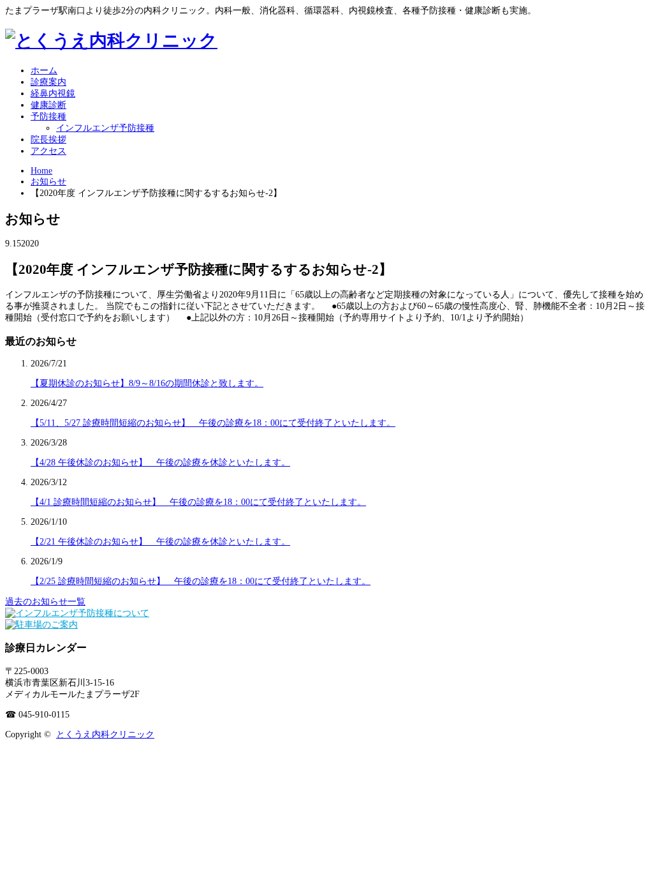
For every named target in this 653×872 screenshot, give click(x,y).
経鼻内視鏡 (53, 93)
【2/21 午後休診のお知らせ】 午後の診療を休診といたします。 (160, 541)
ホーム (44, 70)
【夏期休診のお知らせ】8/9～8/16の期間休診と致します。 (147, 383)
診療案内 (48, 82)
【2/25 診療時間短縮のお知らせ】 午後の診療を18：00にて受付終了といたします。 (201, 581)
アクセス (48, 151)
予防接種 (48, 116)
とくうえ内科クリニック (105, 734)
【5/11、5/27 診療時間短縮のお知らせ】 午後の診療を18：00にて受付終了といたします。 (213, 423)
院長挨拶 (48, 139)
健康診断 (48, 105)
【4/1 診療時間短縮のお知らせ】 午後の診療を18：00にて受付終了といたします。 (198, 502)
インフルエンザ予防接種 (105, 128)
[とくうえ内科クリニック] (111, 40)
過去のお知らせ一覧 (45, 601)
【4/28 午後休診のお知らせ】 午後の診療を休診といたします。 (160, 462)
